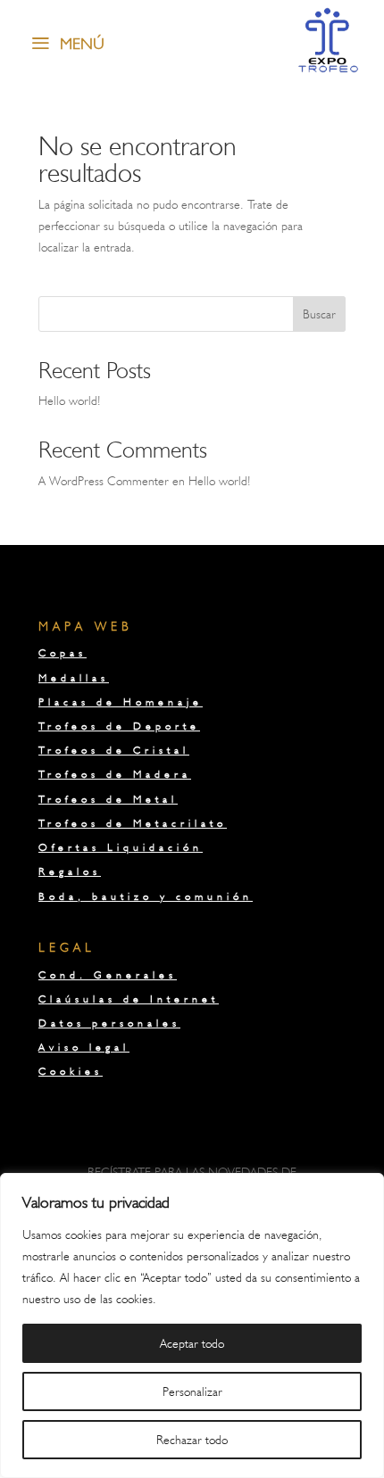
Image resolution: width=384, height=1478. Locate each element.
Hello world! (69, 400)
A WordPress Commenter (103, 481)
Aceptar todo (192, 1343)
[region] (192, 1325)
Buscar (319, 314)
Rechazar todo (192, 1440)
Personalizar (192, 1391)
